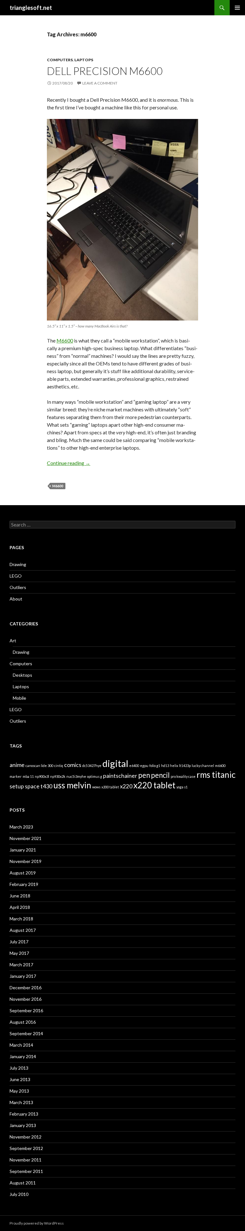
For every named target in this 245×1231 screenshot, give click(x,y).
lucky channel (203, 765)
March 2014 (21, 1045)
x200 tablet (110, 787)
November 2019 (25, 861)
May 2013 (19, 1091)
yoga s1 (182, 787)
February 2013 (24, 1114)
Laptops (83, 59)
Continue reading (68, 463)
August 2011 (23, 1182)
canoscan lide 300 (39, 765)
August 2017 (23, 930)
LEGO (16, 576)
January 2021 (23, 849)
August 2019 (23, 872)
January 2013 (23, 1125)
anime (17, 765)
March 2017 (21, 964)
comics (72, 765)
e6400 (134, 765)
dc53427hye (91, 765)
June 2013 (20, 1079)
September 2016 (26, 1010)
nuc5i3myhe (76, 776)
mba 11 (28, 776)
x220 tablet (154, 785)
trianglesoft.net (31, 7)
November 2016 (25, 999)
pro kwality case (183, 776)
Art (13, 640)
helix (174, 765)
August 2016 (23, 1022)
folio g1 (154, 765)
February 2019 (24, 884)
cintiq (58, 765)
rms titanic (216, 775)
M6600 (64, 340)
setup (17, 786)
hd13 (165, 765)
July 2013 (19, 1068)
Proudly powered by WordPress (37, 1223)
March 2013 (21, 1102)
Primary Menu (237, 7)
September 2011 (26, 1171)
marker (16, 776)
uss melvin (72, 785)
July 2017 (19, 941)
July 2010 (19, 1194)
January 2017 (23, 976)
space (32, 786)
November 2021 (25, 838)
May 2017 (19, 953)
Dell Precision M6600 (105, 70)
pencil (160, 775)
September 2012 (26, 1148)
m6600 (57, 486)
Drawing (18, 564)
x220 (126, 786)
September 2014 (26, 1033)
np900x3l (42, 776)
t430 (46, 786)
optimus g (94, 776)
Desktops (22, 675)
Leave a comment (99, 83)
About (16, 598)
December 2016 (25, 987)
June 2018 (20, 895)
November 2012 (25, 1136)
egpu (144, 765)
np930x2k (57, 776)
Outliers (18, 587)
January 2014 (23, 1056)
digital (115, 763)
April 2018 (20, 907)
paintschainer (120, 775)
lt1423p (185, 765)
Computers (60, 59)
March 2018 (21, 918)
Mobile (19, 698)
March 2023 (21, 826)
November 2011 (25, 1159)
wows (96, 787)
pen (144, 775)
